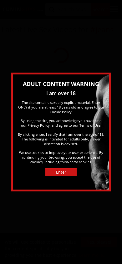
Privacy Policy (39, 125)
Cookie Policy (61, 111)
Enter (61, 172)
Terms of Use (89, 125)
